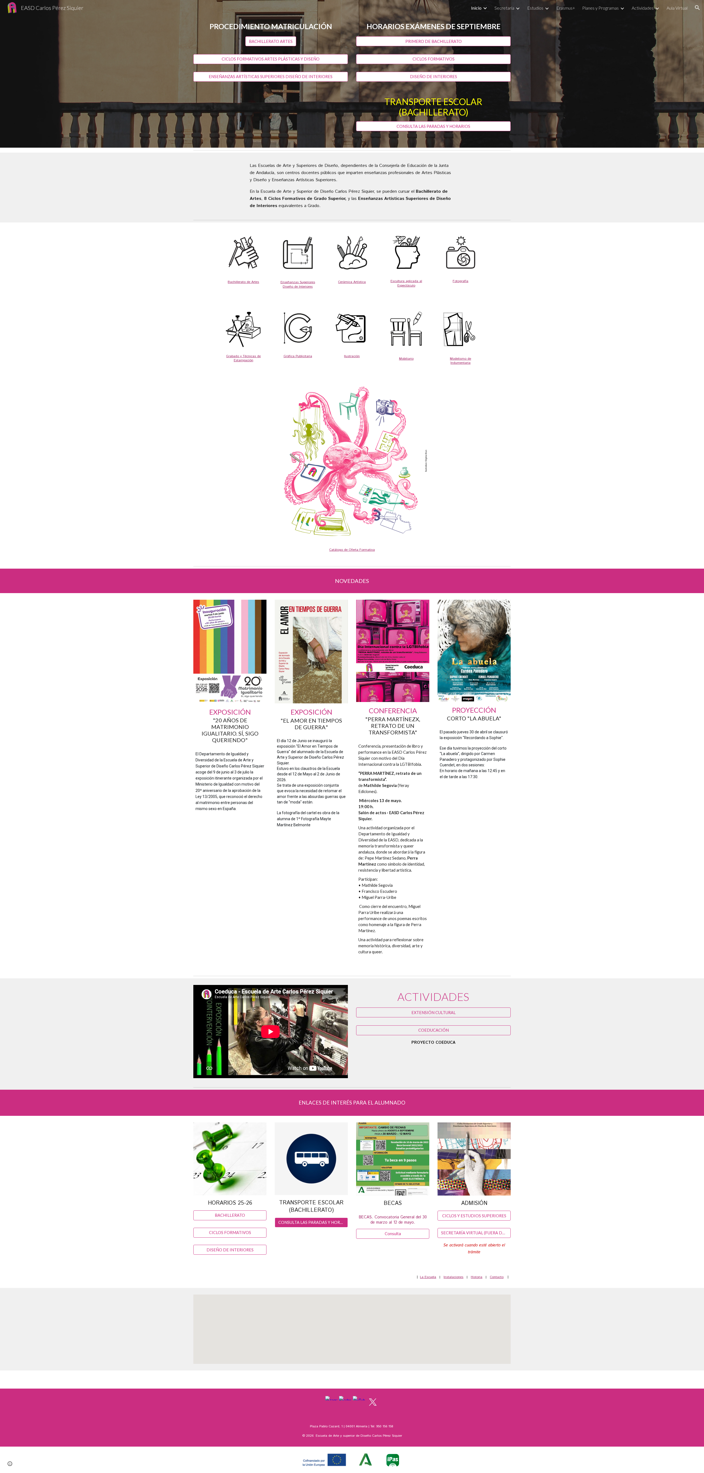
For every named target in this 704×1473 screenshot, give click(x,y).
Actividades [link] (643, 7)
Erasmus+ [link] (565, 7)
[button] (697, 7)
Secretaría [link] (504, 7)
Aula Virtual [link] (677, 7)
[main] (270, 26)
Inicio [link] (476, 7)
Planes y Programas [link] (600, 7)
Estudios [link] (535, 7)
